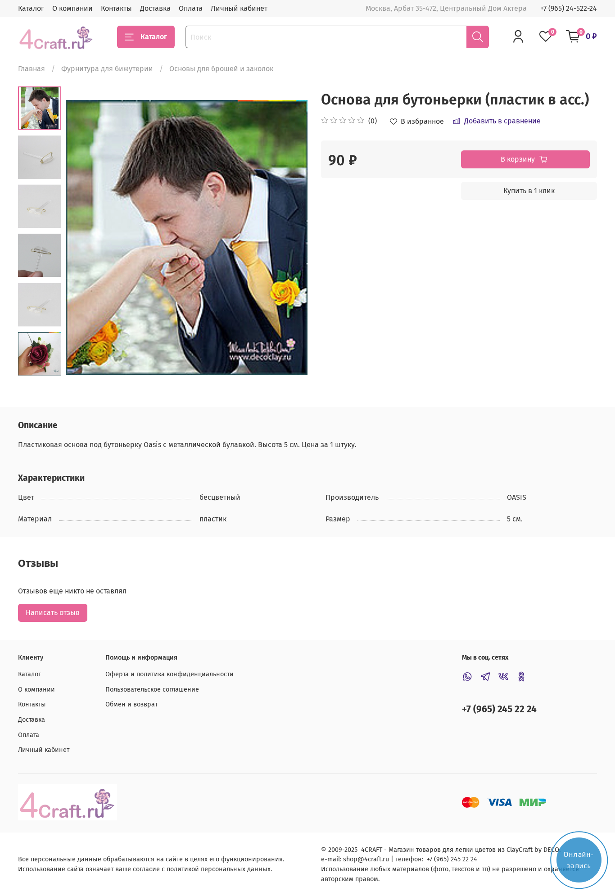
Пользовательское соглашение (152, 689)
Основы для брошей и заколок (221, 68)
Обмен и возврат (131, 704)
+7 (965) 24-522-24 (568, 8)
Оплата (191, 8)
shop (350, 859)
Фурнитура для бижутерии (107, 68)
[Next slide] (289, 238)
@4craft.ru (373, 859)
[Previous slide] (84, 238)
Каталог (31, 8)
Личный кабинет (239, 8)
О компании (72, 8)
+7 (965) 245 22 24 (499, 709)
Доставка (155, 8)
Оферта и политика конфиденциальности (169, 674)
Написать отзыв (53, 612)
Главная (31, 68)
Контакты (116, 8)
